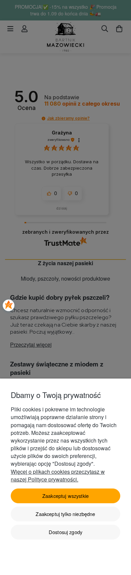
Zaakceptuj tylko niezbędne (65, 513)
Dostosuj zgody (65, 531)
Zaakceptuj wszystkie (65, 495)
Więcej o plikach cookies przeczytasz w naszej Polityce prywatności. (58, 475)
